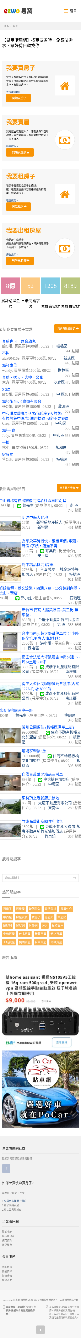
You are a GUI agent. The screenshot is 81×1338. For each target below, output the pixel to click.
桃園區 (70, 715)
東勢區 (53, 808)
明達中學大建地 (35, 518)
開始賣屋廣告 (19, 152)
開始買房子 (18, 98)
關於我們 (7, 1231)
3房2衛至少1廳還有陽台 (21, 401)
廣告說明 (11, 146)
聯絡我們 (7, 1280)
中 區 (60, 394)
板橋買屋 (57, 925)
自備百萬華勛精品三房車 (42, 774)
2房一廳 (8, 430)
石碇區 (75, 598)
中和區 (60, 423)
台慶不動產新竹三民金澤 (58, 620)
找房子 (36, 917)
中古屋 (7, 917)
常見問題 (7, 1245)
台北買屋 (25, 933)
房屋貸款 (7, 1271)
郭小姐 (26, 598)
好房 (45, 925)
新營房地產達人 (49, 522)
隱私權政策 (8, 1236)
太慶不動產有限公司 (55, 803)
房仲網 (33, 925)
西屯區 (33, 648)
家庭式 (7, 455)
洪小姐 (45, 643)
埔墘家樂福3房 (34, 751)
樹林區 (63, 370)
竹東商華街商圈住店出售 (42, 822)
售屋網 (62, 917)
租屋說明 (11, 200)
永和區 (61, 448)
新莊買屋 (40, 933)
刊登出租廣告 (19, 260)
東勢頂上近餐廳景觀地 (40, 798)
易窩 (6, 26)
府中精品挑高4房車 (38, 565)
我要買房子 (20, 68)
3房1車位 (9, 365)
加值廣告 (7, 1275)
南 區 (74, 505)
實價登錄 (50, 908)
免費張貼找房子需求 (15, 1201)
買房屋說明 (12, 92)
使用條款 (7, 1240)
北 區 (61, 625)
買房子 (7, 908)
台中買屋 (40, 942)
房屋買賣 (22, 917)
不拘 (6, 353)
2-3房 (6, 390)
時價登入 (34, 908)
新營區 (43, 527)
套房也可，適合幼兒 (19, 341)
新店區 (69, 358)
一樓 (6, 443)
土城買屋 (9, 942)
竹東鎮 (50, 836)
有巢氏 (50, 551)
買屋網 (20, 925)
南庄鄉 (71, 672)
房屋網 (49, 917)
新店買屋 (56, 933)
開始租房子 (18, 206)
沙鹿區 (59, 382)
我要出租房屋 (23, 230)
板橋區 (62, 346)
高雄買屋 (56, 942)
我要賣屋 (17, 122)
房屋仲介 (66, 908)
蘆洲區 (63, 406)
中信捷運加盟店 (56, 779)
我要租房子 (20, 176)
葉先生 (28, 505)
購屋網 (7, 925)
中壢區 (53, 784)
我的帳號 (7, 1267)
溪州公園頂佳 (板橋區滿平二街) (48, 727)
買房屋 (20, 908)
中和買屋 (9, 933)
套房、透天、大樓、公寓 (22, 377)
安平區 (43, 556)
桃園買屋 (25, 942)
